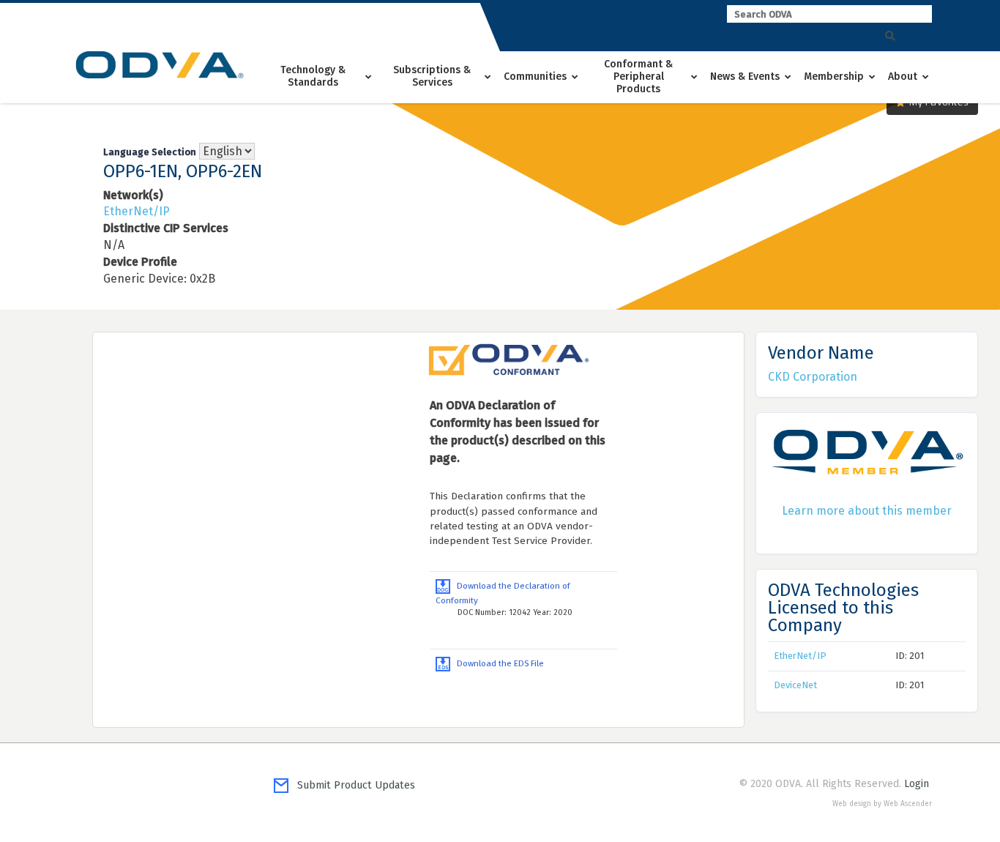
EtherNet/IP (136, 211)
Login (916, 784)
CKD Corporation (812, 377)
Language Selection (149, 151)
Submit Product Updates (351, 785)
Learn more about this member (867, 511)
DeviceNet (795, 684)
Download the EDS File (497, 663)
